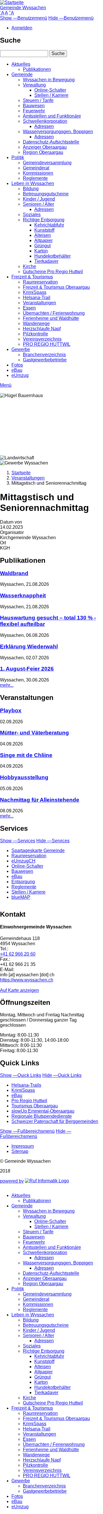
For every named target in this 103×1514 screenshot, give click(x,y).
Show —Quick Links (20, 1075)
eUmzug (20, 375)
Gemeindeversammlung (47, 162)
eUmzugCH (23, 860)
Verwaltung (34, 84)
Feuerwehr (34, 110)
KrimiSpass (34, 292)
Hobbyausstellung (24, 777)
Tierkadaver (46, 261)
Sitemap (19, 1151)
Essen (29, 307)
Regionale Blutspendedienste (41, 1116)
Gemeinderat (36, 167)
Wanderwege (36, 323)
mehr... (6, 685)
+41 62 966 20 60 (17, 954)
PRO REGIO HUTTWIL (46, 344)
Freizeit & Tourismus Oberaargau (56, 287)
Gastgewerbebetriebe (45, 359)
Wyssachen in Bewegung (49, 79)
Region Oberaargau (43, 152)
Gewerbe (20, 349)
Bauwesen (34, 105)
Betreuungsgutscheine (46, 193)
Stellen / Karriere (51, 95)
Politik (17, 157)
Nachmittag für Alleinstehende (39, 800)
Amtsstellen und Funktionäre (52, 116)
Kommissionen (38, 173)
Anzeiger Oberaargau (45, 147)
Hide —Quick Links (62, 1075)
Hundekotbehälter (52, 256)
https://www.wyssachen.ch (26, 979)
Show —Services (17, 840)
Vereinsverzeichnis (42, 339)
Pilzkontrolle (35, 333)
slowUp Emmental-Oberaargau (42, 1111)
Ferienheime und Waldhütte (51, 318)
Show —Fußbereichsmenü (27, 1131)
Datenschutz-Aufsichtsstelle (51, 141)
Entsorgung (23, 881)
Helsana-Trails (26, 1085)
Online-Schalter (50, 90)
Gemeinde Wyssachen (23, 7)
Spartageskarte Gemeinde (38, 850)
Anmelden (21, 27)
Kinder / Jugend (39, 199)
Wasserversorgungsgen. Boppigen (58, 131)
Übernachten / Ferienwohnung (54, 313)
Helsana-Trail (36, 297)
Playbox (10, 710)
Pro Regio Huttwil (29, 1100)
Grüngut (42, 245)
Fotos (17, 365)
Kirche (29, 266)
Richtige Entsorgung (43, 219)
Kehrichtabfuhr (49, 224)
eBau (16, 370)
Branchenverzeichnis (44, 354)
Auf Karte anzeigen (19, 990)
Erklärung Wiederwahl (29, 646)
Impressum (22, 1146)
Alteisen (42, 235)
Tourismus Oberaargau (34, 1105)
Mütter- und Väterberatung (34, 733)
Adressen (44, 126)
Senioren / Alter (38, 204)
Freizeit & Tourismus (32, 276)
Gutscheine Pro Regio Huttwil (53, 271)
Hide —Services (53, 840)
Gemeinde (22, 74)
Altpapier (43, 240)
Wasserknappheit (23, 595)
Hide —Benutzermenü (71, 18)
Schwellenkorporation (45, 121)
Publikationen (37, 69)
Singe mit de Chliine (26, 755)
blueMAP (20, 897)
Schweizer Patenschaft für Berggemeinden (54, 1121)
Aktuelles (20, 64)
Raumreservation (40, 282)
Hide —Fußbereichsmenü (35, 1134)
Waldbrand (14, 573)
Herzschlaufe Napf (42, 328)
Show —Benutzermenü (23, 18)
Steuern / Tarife (38, 100)
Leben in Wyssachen (32, 183)
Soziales (32, 214)
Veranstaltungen (39, 302)
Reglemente (35, 178)
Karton (41, 250)
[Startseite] (12, 2)
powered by (12, 1181)
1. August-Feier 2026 (27, 669)
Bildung (31, 188)
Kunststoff (44, 230)
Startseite (21, 472)
